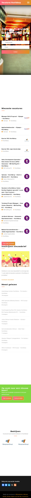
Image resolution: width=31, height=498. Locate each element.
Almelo (4, 496)
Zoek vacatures (7, 398)
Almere (9, 496)
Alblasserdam (19, 494)
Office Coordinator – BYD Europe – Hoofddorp (14, 348)
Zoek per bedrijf (18, 398)
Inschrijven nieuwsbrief (8, 279)
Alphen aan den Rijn (16, 496)
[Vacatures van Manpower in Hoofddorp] (8, 442)
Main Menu (28, 2)
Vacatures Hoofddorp (11, 3)
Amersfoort (25, 496)
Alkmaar (25, 494)
